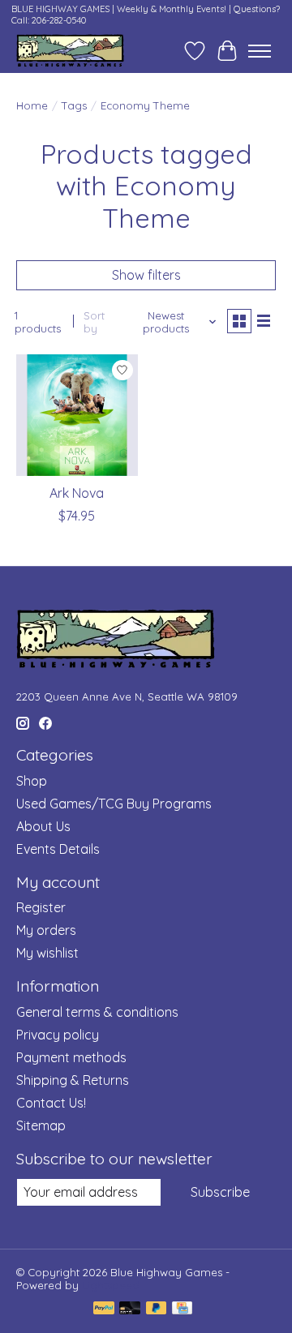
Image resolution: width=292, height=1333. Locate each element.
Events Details (58, 849)
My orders (46, 930)
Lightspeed (111, 1285)
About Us (43, 826)
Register (41, 907)
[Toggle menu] (259, 51)
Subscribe (220, 1192)
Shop (31, 781)
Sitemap (41, 1125)
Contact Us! (51, 1103)
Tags (74, 105)
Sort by (94, 322)
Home (32, 105)
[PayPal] (103, 1309)
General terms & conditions (97, 1012)
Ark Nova (76, 493)
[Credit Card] (182, 1309)
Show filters (146, 275)
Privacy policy (57, 1035)
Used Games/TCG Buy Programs (114, 803)
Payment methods (71, 1057)
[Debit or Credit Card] (129, 1309)
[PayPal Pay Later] (156, 1309)
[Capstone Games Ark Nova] (77, 415)
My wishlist (47, 953)
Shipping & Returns (72, 1080)
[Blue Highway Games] (70, 50)
